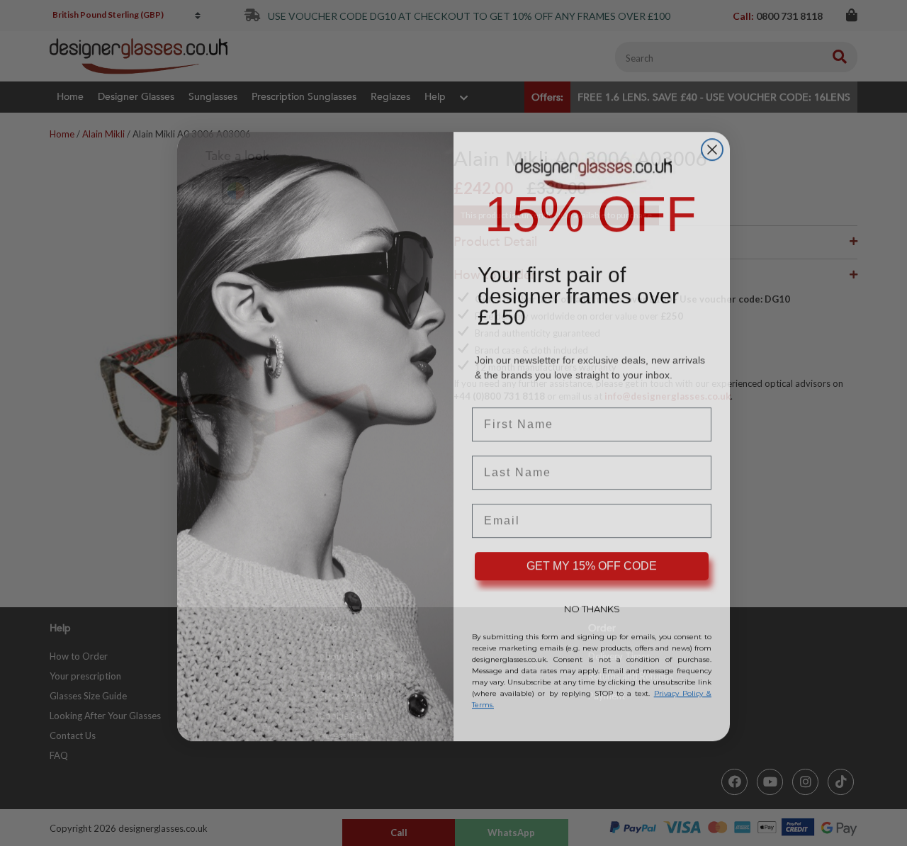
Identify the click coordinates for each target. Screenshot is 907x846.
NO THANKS (592, 595)
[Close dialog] (712, 136)
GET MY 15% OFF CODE (591, 552)
